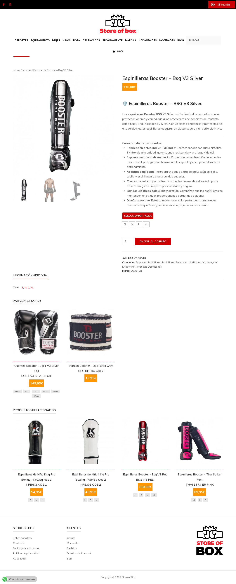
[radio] (125, 224)
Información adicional (30, 275)
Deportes (26, 70)
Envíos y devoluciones (26, 548)
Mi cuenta (73, 543)
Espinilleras (154, 262)
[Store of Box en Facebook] (3, 5)
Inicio (16, 70)
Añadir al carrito (153, 241)
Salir (69, 558)
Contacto (18, 543)
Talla (147, 215)
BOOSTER (136, 270)
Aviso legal (19, 558)
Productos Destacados (149, 266)
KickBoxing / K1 (197, 262)
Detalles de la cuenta (80, 553)
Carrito (71, 538)
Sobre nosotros (22, 538)
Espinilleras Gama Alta (175, 262)
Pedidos (72, 548)
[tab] (30, 276)
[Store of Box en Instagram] (10, 5)
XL (31, 287)
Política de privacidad (26, 553)
